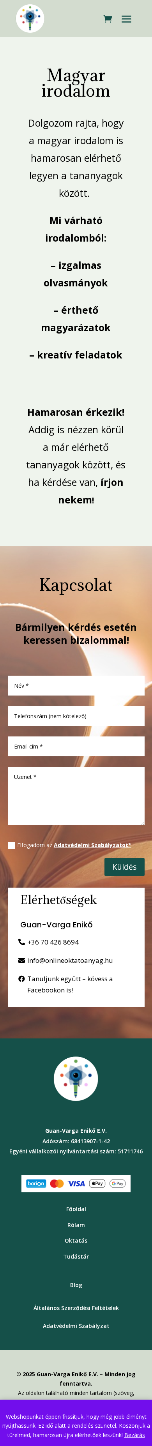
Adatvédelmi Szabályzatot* (92, 845)
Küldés (124, 867)
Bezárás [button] (134, 1435)
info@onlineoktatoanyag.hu (70, 960)
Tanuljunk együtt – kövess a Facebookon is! (70, 984)
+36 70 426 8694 (53, 942)
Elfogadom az (74, 845)
